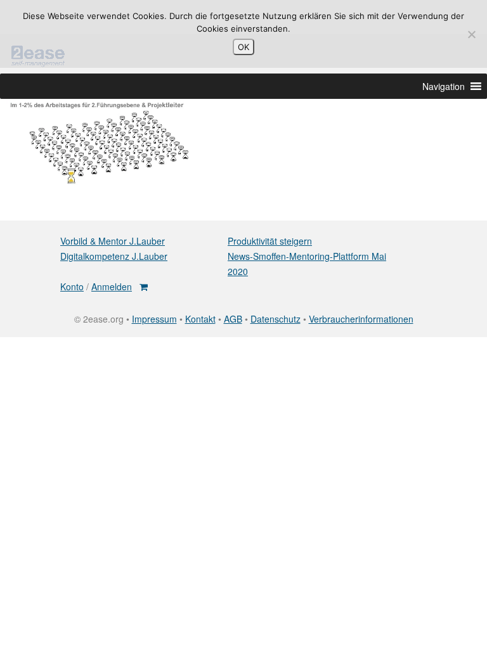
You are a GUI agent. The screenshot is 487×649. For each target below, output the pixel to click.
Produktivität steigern (270, 241)
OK (243, 47)
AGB (233, 318)
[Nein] (471, 34)
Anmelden (111, 286)
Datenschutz (275, 318)
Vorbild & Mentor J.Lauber (112, 241)
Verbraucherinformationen (361, 318)
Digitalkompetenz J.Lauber (113, 256)
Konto (72, 286)
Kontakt (200, 318)
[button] (443, 86)
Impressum (154, 318)
